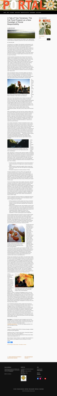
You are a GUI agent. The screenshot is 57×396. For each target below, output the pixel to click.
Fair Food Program (10, 344)
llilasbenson (39, 374)
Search (40, 37)
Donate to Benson (39, 370)
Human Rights (21, 344)
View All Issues (41, 36)
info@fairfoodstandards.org (12, 324)
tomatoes (24, 344)
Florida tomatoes (15, 344)
